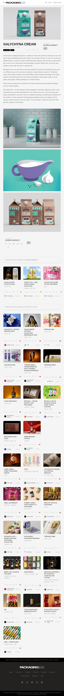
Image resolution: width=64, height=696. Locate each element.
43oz (28, 344)
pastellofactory (50, 381)
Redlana (48, 552)
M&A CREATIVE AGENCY (30, 381)
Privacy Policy (25, 676)
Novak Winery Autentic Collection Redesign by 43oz (30, 332)
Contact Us (19, 672)
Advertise (52, 672)
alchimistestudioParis (31, 482)
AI (45, 475)
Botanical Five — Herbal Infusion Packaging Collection (10, 539)
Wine (30, 337)
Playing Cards (47, 581)
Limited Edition (55, 579)
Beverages (6, 50)
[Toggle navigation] (4, 2)
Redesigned (7, 578)
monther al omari (10, 344)
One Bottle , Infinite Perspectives (11, 330)
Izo (5, 609)
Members (35, 676)
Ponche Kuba (49, 329)
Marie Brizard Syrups (29, 437)
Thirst (48, 344)
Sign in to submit (53, 659)
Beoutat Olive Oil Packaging (50, 503)
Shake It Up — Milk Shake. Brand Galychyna (31, 284)
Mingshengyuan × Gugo (10, 437)
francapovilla (29, 622)
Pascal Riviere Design (30, 449)
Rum (50, 331)
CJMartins (9, 651)
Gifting (11, 440)
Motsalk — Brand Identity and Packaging (30, 403)
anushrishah (29, 589)
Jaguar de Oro (9, 365)
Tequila (10, 367)
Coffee (11, 644)
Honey (6, 475)
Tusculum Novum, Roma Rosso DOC (30, 610)
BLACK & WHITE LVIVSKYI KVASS (9, 283)
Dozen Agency (50, 45)
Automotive (27, 407)
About (11, 672)
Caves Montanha (10, 401)
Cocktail (50, 409)
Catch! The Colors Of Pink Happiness (51, 283)
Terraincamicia (50, 365)
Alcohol (6, 286)
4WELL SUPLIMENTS (11, 503)
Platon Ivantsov (10, 516)
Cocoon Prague (50, 416)
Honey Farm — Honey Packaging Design (10, 471)
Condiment (27, 574)
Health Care (7, 505)
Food (26, 508)
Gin (9, 333)
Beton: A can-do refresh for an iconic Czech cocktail (50, 403)
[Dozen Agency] (45, 48)
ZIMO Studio (9, 482)
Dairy (12, 50)
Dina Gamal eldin (50, 516)
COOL (26, 469)
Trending (27, 672)
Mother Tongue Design (50, 621)
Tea (15, 440)
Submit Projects (57, 2)
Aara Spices (28, 572)
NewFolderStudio (10, 622)
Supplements (13, 505)
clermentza (29, 552)
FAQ (41, 676)
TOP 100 (35, 672)
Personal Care (35, 471)
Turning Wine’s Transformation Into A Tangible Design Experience (31, 367)
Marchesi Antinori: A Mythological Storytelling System (51, 574)
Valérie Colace (50, 482)
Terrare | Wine (49, 536)
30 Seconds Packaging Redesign (32, 537)
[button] (46, 2)
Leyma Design (30, 516)
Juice (15, 576)
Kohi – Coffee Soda (11, 642)
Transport (32, 407)
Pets (45, 286)
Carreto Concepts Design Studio (10, 381)
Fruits (11, 576)
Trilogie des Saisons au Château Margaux (52, 471)
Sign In (50, 2)
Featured (43, 672)
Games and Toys (28, 540)
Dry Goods (32, 574)
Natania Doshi (50, 589)
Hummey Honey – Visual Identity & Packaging (30, 504)
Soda (11, 611)
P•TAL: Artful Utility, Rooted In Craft (51, 610)
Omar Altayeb (30, 416)
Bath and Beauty (28, 471)
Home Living (47, 613)
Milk (34, 288)
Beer (10, 286)
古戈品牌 (9, 449)
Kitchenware (53, 613)
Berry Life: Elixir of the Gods (11, 573)
